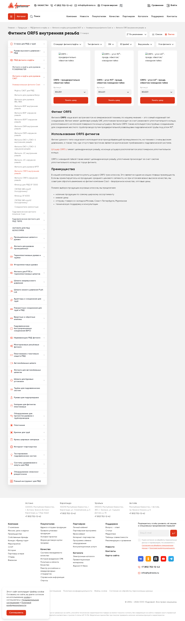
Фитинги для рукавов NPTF (26, 167)
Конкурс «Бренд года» (18, 541)
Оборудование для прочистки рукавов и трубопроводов (24, 416)
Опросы (44, 581)
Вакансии (12, 560)
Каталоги (143, 16)
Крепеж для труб (22, 432)
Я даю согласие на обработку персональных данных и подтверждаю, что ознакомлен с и (159, 544)
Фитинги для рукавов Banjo (27, 95)
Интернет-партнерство (25, 447)
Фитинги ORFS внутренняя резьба (26, 172)
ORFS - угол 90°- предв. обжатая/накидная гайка (110, 81)
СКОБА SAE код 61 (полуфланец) (22, 190)
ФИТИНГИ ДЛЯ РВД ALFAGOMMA (21, 229)
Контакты (172, 16)
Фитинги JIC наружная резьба (24, 161)
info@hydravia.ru (150, 573)
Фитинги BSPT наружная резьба (25, 121)
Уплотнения (19, 425)
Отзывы (11, 557)
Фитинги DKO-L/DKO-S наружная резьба (25, 148)
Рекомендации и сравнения (118, 541)
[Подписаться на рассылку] (173, 533)
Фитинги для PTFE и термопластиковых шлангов (27, 273)
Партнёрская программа (84, 531)
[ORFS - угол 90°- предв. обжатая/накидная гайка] (114, 65)
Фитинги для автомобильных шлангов (27, 371)
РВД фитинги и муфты (24, 60)
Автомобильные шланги (25, 363)
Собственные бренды (18, 537)
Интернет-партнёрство (84, 537)
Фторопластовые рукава (26, 265)
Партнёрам (79, 524)
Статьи (109, 531)
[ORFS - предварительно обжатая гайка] (70, 65)
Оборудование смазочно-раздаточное (26, 473)
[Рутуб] (156, 558)
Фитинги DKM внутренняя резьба (26, 128)
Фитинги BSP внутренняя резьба (26, 107)
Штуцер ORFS (58, 149)
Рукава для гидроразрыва (26, 398)
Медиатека (111, 534)
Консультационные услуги (85, 547)
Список (158, 34)
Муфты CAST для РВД (24, 91)
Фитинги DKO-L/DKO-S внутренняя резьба (25, 141)
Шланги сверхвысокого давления (25, 282)
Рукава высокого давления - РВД (27, 52)
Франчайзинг (79, 534)
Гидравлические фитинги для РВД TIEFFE (26, 220)
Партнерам (129, 16)
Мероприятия (14, 544)
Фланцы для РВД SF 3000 (26, 185)
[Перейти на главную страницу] (19, 5)
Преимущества (15, 534)
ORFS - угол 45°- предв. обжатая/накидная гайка (154, 81)
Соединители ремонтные (26, 207)
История (12, 550)
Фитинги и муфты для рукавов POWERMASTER (26, 68)
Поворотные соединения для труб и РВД (28, 309)
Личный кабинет (80, 527)
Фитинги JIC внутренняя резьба (25, 154)
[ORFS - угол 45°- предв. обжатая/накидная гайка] (157, 65)
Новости (84, 16)
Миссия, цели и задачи (18, 531)
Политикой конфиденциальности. (162, 548)
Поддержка (157, 16)
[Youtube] (163, 558)
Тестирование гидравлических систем (25, 455)
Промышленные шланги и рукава (25, 238)
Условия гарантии (48, 537)
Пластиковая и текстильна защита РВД (26, 355)
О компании (13, 527)
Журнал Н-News (80, 566)
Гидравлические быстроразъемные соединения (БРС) (23, 328)
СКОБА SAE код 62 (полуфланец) (22, 201)
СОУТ (10, 547)
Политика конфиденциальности (77, 591)
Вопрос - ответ (113, 527)
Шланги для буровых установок (23, 380)
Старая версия (109, 5)
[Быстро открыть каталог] (11, 16)
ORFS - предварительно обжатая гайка (66, 81)
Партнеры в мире (16, 554)
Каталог (21, 16)
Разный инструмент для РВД (27, 481)
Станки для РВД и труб (25, 44)
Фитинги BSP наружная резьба (25, 114)
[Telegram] (171, 558)
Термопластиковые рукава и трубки (27, 256)
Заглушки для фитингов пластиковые (25, 406)
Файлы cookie (100, 591)
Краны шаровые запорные (26, 440)
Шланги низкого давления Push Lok (28, 291)
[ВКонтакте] (140, 558)
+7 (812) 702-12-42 (63, 5)
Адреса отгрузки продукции (53, 527)
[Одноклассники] (148, 558)
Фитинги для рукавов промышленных (24, 247)
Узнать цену (71, 100)
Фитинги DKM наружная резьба (25, 134)
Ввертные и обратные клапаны (24, 318)
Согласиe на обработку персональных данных (131, 591)
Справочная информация (52, 577)
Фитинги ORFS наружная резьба (26, 179)
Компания (71, 16)
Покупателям (99, 16)
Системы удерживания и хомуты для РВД (25, 464)
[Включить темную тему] (121, 5)
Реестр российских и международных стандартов (50, 571)
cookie (27, 597)
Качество (114, 16)
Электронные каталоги (84, 556)
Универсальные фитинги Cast (26, 85)
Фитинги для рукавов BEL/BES (24, 101)
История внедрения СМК (51, 559)
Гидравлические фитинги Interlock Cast (24, 213)
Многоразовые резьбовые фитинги (26, 346)
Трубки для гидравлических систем (27, 389)
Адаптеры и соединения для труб (27, 300)
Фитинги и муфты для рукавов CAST (26, 77)
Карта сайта (112, 556)
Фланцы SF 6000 (22, 196)
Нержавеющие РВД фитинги (27, 338)
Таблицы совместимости (117, 537)
